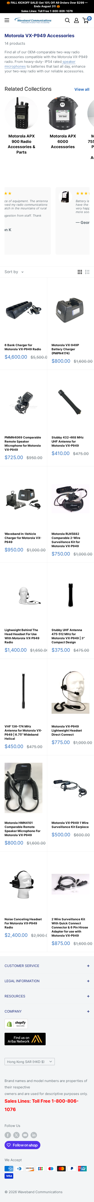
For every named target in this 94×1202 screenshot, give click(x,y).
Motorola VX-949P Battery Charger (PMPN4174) (65, 349)
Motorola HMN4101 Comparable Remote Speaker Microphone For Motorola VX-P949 (22, 829)
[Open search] (67, 20)
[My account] (76, 20)
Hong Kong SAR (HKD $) (25, 1062)
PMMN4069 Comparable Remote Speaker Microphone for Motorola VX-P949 (23, 443)
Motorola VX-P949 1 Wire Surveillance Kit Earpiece (70, 825)
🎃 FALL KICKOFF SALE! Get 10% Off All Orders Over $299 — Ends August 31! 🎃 (47, 4)
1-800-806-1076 (61, 11)
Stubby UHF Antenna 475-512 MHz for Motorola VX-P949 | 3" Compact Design (68, 636)
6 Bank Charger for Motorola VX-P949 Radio (23, 347)
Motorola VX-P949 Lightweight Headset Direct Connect (67, 730)
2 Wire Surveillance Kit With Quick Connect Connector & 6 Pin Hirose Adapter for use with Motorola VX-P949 (70, 927)
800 (60, 1101)
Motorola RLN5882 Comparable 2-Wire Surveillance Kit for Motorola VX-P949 (66, 540)
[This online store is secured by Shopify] (16, 1022)
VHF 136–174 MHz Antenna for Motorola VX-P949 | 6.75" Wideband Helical (23, 732)
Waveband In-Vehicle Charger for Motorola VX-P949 (23, 538)
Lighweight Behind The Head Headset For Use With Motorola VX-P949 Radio (22, 636)
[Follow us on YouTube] (25, 1135)
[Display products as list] (87, 272)
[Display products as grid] (80, 272)
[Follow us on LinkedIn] (34, 1135)
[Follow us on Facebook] (8, 1135)
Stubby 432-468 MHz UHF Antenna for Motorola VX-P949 (68, 441)
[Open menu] (7, 20)
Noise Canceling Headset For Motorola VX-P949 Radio (23, 923)
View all (81, 89)
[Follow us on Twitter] (16, 1135)
